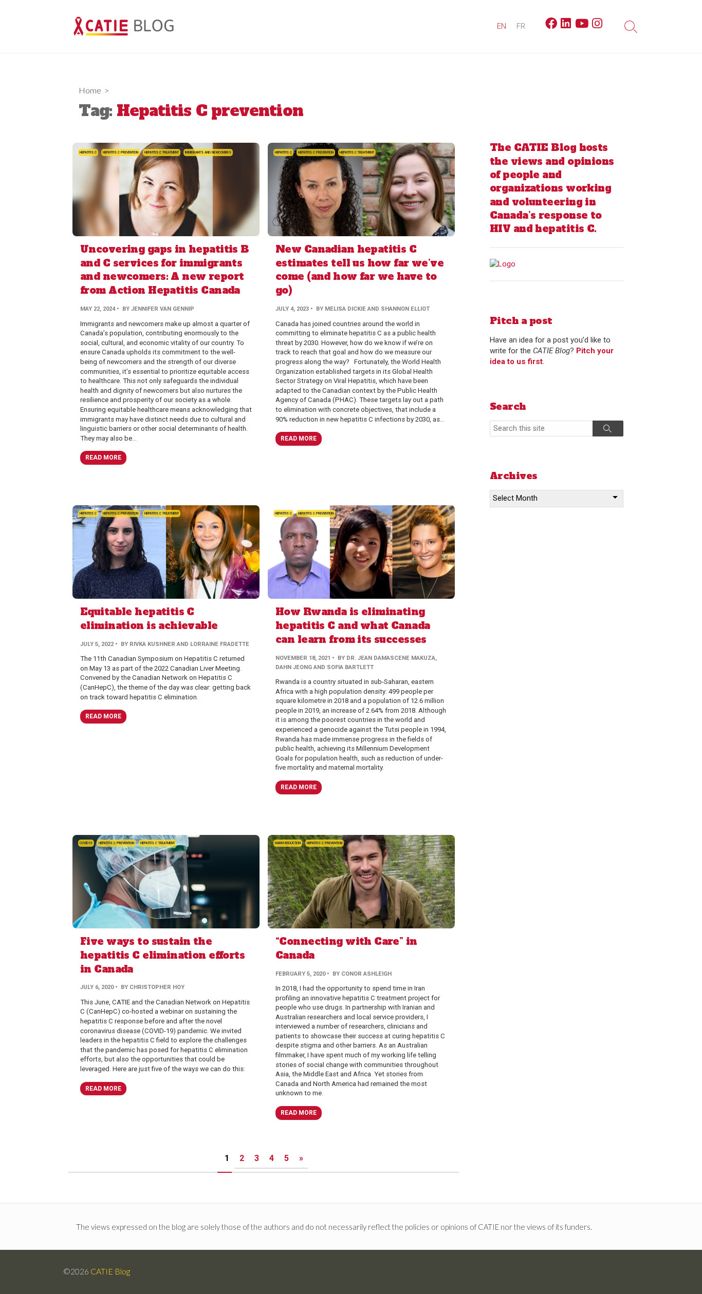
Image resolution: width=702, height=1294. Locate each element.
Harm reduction (288, 843)
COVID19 (86, 843)
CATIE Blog (110, 1271)
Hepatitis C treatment (161, 152)
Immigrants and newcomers (208, 152)
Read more (103, 457)
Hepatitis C (88, 152)
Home (90, 90)
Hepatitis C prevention (120, 152)
